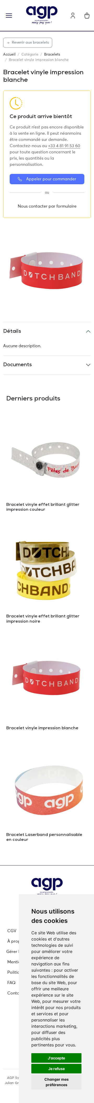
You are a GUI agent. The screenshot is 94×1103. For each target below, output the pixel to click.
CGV (11, 931)
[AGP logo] (41, 15)
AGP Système (18, 1078)
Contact (15, 993)
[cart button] (87, 16)
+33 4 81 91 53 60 (64, 146)
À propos (16, 941)
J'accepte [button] (56, 1058)
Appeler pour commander (51, 179)
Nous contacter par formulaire (47, 206)
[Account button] (73, 16)
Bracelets (52, 54)
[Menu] (9, 15)
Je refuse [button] (56, 1068)
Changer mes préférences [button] (56, 1082)
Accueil (9, 54)
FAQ (11, 983)
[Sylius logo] (47, 887)
